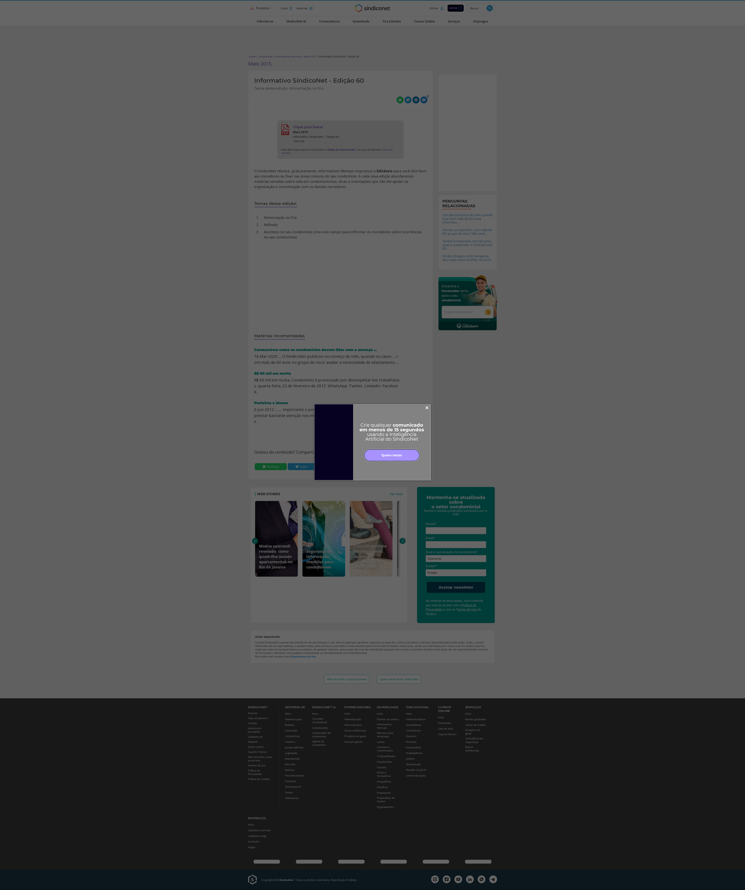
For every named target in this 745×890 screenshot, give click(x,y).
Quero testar (391, 455)
